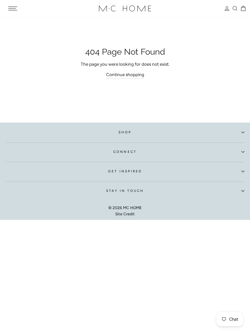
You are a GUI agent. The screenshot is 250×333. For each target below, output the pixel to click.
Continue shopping (125, 74)
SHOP (125, 132)
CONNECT (124, 152)
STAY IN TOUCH (125, 191)
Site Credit (125, 214)
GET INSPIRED (125, 171)
